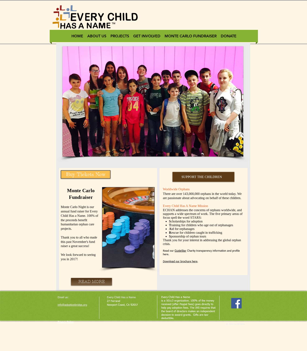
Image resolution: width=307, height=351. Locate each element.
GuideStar (180, 251)
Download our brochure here (180, 261)
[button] (161, 101)
